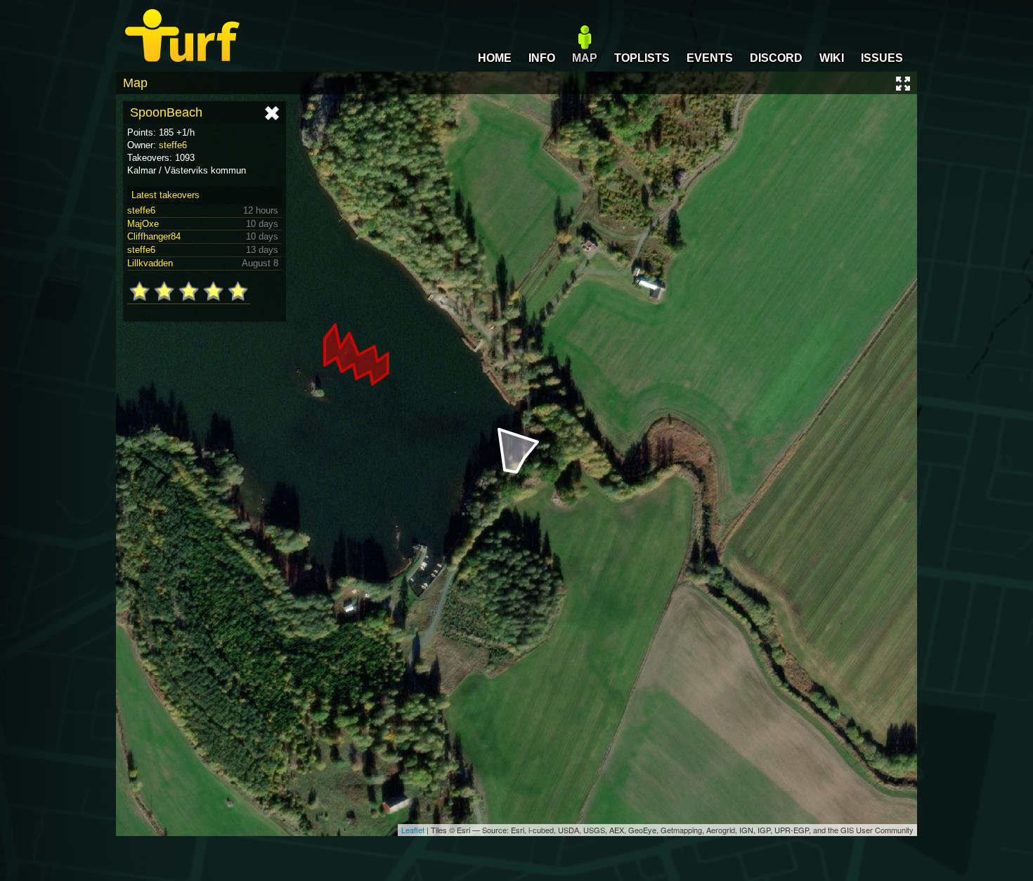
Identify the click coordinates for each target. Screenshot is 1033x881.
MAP (584, 58)
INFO (541, 58)
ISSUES (882, 58)
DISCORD (776, 58)
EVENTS (710, 58)
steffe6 (173, 145)
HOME (495, 58)
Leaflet (412, 829)
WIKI (831, 58)
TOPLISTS (642, 58)
